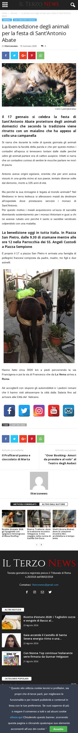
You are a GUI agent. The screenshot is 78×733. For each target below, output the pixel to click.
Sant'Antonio (18, 425)
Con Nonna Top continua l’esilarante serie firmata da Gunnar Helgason (48, 654)
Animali (14, 13)
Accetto (58, 729)
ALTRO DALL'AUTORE (53, 504)
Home (4, 13)
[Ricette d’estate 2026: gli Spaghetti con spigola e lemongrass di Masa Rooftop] (13, 518)
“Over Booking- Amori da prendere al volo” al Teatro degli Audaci (60, 459)
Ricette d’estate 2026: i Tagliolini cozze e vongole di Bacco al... (49, 618)
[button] (72, 5)
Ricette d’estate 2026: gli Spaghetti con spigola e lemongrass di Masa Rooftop (13, 532)
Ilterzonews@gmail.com (45, 584)
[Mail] (43, 592)
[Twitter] (50, 592)
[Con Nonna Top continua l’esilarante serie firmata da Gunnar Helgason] (11, 658)
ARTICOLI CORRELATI (24, 504)
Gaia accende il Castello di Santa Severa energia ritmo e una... (45, 636)
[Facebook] (28, 592)
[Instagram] (35, 592)
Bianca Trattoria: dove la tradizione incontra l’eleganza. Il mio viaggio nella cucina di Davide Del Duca (39, 534)
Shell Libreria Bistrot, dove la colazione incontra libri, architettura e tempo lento (63, 534)
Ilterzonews (11, 46)
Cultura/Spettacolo (24, 20)
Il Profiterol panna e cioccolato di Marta (16, 457)
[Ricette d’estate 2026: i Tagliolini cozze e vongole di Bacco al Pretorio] (11, 622)
